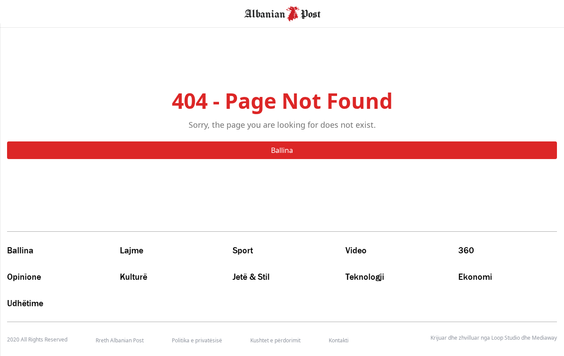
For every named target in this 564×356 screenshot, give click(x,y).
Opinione (24, 277)
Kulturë (133, 277)
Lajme (131, 250)
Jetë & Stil (251, 277)
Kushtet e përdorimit (275, 340)
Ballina (282, 150)
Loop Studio (505, 337)
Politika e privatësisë (197, 340)
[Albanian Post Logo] (282, 13)
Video (356, 250)
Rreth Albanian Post (120, 340)
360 (466, 250)
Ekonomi (475, 277)
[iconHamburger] (23, 12)
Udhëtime (25, 303)
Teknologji (364, 277)
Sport (243, 250)
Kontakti (339, 340)
